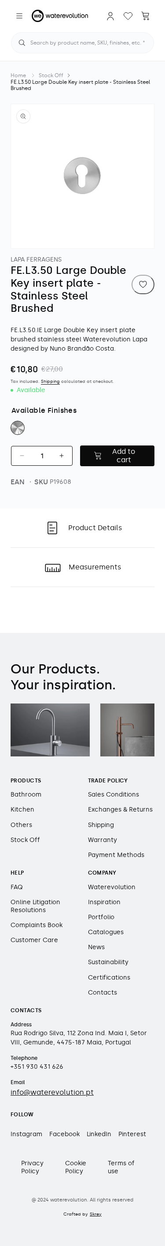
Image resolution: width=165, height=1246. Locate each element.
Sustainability (108, 962)
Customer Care (34, 940)
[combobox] (82, 42)
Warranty (102, 840)
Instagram (26, 1134)
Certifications (109, 977)
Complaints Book (36, 925)
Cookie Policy (75, 1167)
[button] (19, 16)
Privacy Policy (32, 1167)
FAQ (17, 887)
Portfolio (101, 917)
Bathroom (26, 794)
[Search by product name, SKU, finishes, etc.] (22, 42)
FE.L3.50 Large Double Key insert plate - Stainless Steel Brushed (80, 85)
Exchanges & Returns (120, 809)
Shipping (50, 381)
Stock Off (51, 75)
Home (18, 75)
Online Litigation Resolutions (35, 906)
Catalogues (106, 932)
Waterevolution (112, 887)
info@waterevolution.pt (52, 1092)
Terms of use (121, 1167)
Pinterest (132, 1134)
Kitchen (22, 809)
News (96, 947)
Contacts (102, 992)
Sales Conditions (113, 794)
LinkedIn (99, 1134)
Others (21, 825)
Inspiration (104, 902)
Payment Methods (116, 855)
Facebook (64, 1134)
